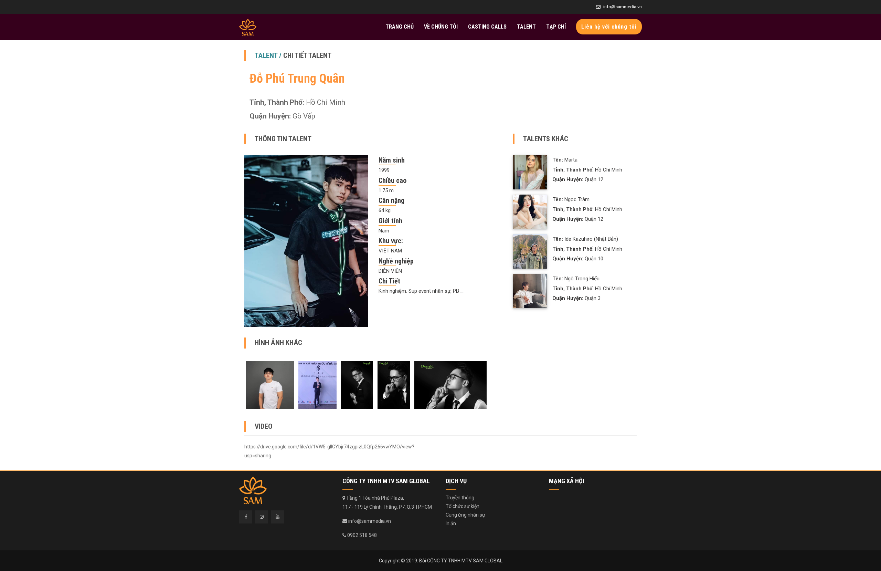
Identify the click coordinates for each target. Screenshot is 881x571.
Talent (526, 26)
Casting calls (487, 26)
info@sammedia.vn (622, 6)
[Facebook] (245, 516)
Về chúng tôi (441, 26)
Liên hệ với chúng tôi (609, 26)
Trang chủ (399, 26)
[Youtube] (277, 516)
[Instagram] (261, 516)
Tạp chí (556, 26)
